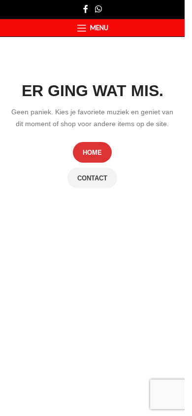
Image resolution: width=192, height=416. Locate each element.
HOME (92, 152)
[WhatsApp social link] (98, 9)
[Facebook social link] (86, 9)
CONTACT (92, 178)
